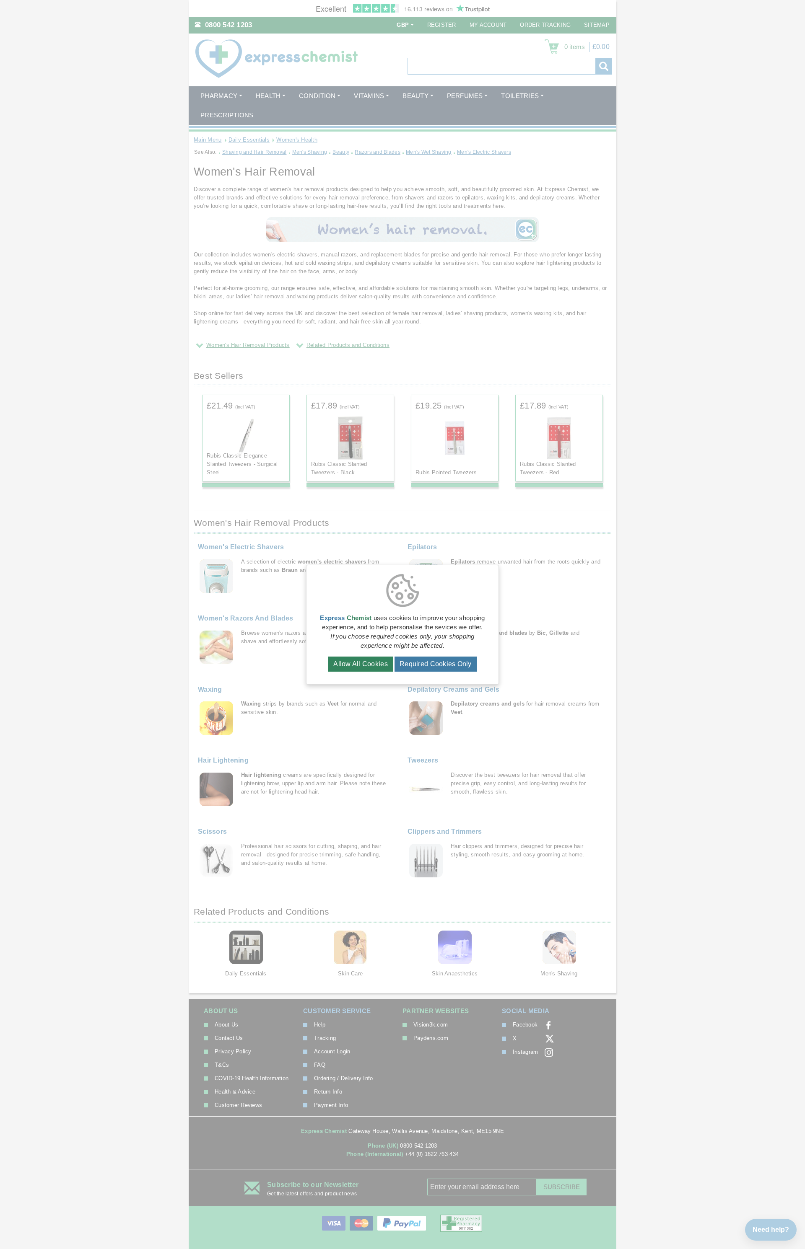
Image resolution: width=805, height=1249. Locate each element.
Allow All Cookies (360, 663)
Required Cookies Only (436, 663)
